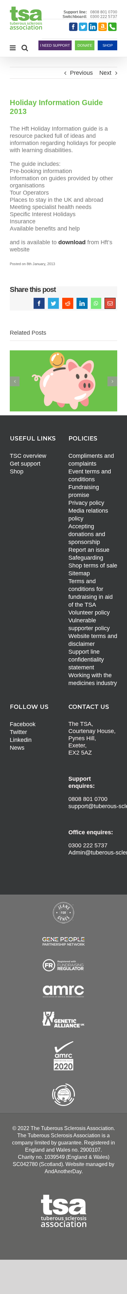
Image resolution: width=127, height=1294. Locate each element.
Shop (16, 471)
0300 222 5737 (103, 16)
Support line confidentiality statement (86, 659)
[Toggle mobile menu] (13, 47)
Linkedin (21, 740)
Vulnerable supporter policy (89, 624)
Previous (81, 73)
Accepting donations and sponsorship (86, 534)
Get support (25, 463)
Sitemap (79, 573)
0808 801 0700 (103, 12)
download (72, 242)
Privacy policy (86, 503)
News (17, 747)
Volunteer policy (89, 612)
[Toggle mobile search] (24, 47)
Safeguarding (85, 557)
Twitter (18, 732)
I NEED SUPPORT (55, 45)
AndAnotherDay (63, 1171)
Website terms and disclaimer (92, 640)
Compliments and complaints (91, 460)
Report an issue (88, 550)
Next (105, 73)
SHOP (108, 45)
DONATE (85, 45)
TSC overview (28, 456)
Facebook (22, 724)
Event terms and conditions (89, 475)
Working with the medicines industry (92, 679)
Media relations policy (88, 514)
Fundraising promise (83, 491)
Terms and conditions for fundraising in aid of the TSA (90, 593)
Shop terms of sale (92, 565)
